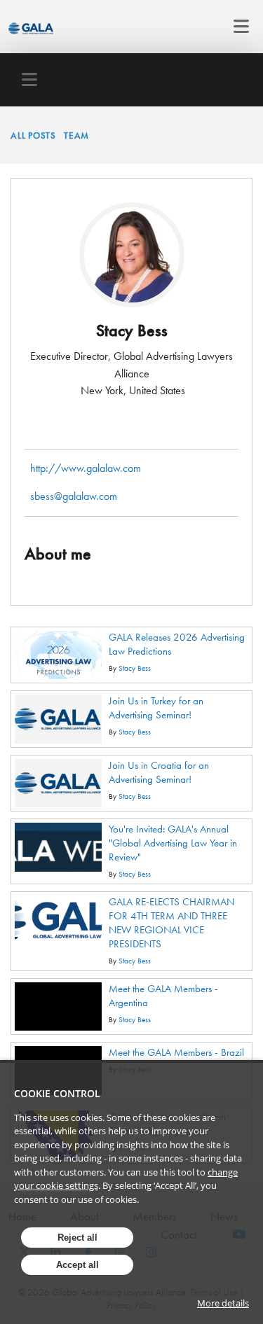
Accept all (77, 1265)
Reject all (77, 1237)
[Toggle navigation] (237, 26)
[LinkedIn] (131, 428)
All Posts (33, 135)
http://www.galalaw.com (85, 468)
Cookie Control (57, 1093)
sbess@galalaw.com (73, 496)
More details (223, 1303)
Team (76, 135)
